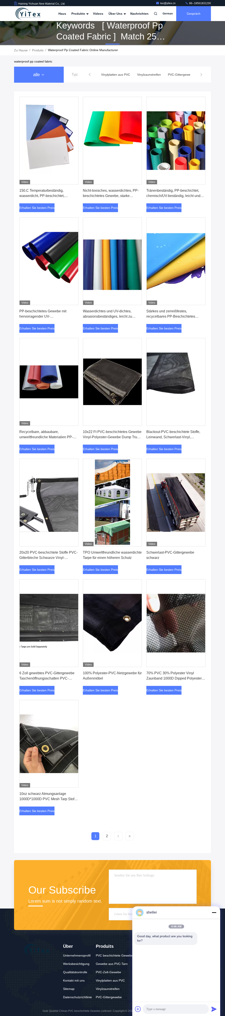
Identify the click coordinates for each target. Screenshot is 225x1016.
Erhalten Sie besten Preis (36, 207)
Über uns (116, 13)
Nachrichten (139, 13)
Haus (62, 13)
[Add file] (138, 1009)
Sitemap (68, 989)
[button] (89, 74)
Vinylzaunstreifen (108, 989)
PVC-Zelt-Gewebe (108, 972)
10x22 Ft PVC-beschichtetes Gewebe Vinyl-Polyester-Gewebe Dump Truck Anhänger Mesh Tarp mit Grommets (112, 437)
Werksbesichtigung (76, 964)
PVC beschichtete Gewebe (114, 955)
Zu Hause (21, 50)
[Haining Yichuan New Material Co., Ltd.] (28, 13)
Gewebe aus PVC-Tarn (112, 964)
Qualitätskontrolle (75, 972)
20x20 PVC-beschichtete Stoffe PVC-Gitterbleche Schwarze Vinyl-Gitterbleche (48, 558)
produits (38, 50)
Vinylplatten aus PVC (110, 980)
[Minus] (214, 912)
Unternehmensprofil (77, 955)
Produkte (78, 13)
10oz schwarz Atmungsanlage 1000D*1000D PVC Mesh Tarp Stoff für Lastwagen (47, 799)
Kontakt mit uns (74, 980)
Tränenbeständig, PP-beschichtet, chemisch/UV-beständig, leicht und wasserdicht (173, 196)
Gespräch (193, 13)
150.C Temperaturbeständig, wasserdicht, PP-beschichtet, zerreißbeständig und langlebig (43, 196)
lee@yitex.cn (168, 3)
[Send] (214, 1009)
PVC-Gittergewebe (109, 997)
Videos (98, 13)
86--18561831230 (200, 3)
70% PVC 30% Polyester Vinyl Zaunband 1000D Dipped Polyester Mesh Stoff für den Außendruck (174, 678)
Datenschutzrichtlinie (77, 997)
